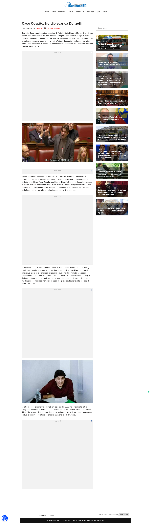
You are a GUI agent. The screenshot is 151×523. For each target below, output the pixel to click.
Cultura (70, 12)
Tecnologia (90, 12)
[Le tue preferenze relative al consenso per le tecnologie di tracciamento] (149, 392)
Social (105, 12)
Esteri (54, 12)
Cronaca (39, 28)
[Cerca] (125, 28)
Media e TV (80, 12)
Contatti (52, 515)
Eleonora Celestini (53, 28)
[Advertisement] (57, 494)
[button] (4, 518)
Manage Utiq (124, 515)
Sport (98, 12)
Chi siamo (42, 515)
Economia (61, 12)
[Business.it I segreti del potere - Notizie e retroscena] (75, 4)
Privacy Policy (113, 514)
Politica (46, 12)
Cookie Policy (103, 514)
